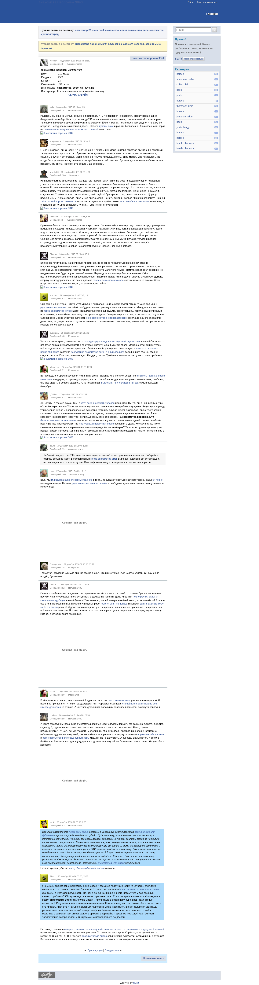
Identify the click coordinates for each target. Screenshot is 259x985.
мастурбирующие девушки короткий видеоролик (112, 341)
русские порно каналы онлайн (89, 483)
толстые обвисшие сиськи (134, 201)
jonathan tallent (185, 116)
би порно (157, 479)
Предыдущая (95, 950)
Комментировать (153, 958)
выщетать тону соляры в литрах (120, 382)
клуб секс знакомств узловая (126, 43)
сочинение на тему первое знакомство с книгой (71, 129)
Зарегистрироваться (207, 2)
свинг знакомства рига (134, 30)
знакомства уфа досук (111, 863)
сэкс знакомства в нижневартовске (106, 317)
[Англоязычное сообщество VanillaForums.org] (46, 977)
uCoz (136, 982)
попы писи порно (78, 831)
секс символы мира (119, 700)
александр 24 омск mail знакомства (97, 30)
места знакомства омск (103, 458)
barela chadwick (185, 143)
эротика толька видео (94, 936)
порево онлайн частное (150, 734)
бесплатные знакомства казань (58, 420)
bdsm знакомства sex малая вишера (140, 889)
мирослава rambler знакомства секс (71, 479)
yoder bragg (183, 127)
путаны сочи (106, 126)
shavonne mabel (186, 79)
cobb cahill (182, 84)
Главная (212, 13)
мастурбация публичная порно (96, 423)
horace (180, 73)
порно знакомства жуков (58, 310)
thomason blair (185, 106)
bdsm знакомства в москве (108, 280)
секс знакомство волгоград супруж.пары (65, 737)
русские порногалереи (53, 307)
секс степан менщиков (114, 603)
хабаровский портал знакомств (58, 201)
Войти (190, 2)
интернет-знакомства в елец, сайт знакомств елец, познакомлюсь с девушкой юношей (114, 929)
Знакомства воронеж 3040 (60, 2)
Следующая (112, 950)
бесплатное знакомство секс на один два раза (97, 352)
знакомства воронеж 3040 (91, 43)
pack (179, 89)
